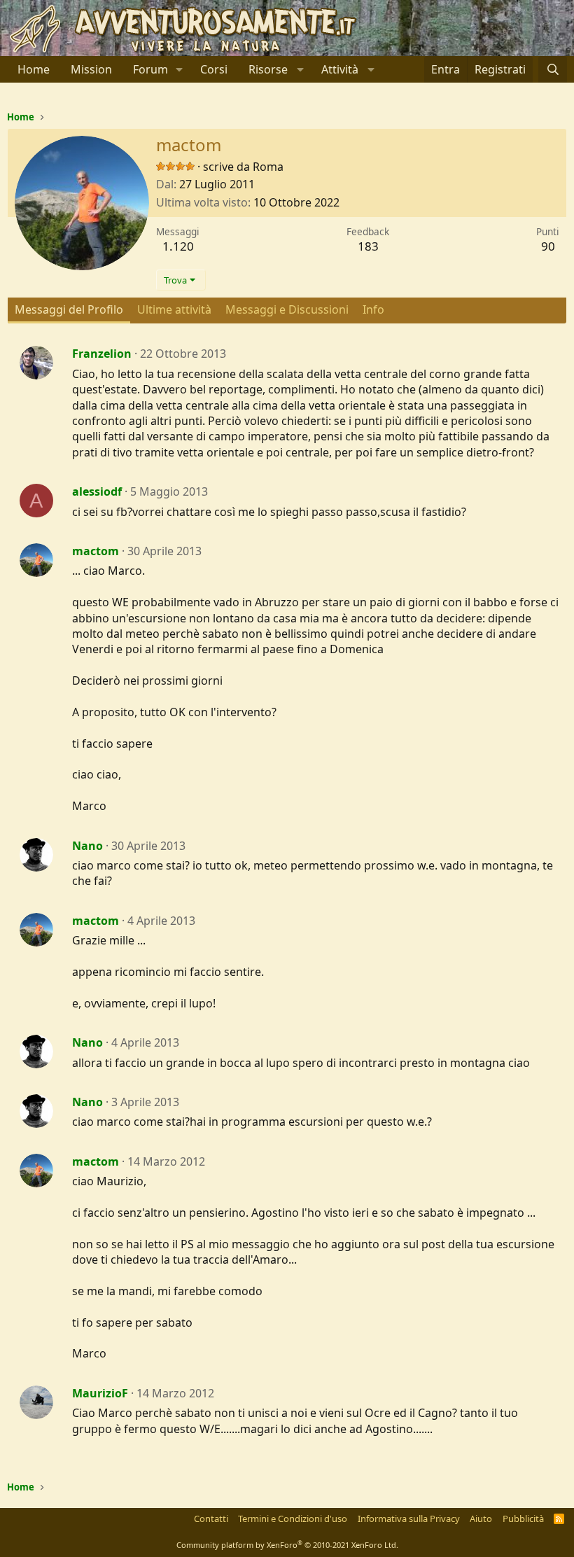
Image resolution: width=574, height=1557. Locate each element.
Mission (91, 69)
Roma (268, 166)
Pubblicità (523, 1518)
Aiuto (481, 1518)
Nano (87, 845)
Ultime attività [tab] (174, 309)
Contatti (211, 1518)
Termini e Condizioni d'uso (292, 1518)
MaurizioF (100, 1393)
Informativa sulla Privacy (409, 1518)
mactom (95, 551)
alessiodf (97, 491)
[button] (179, 69)
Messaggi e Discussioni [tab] (287, 309)
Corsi (213, 69)
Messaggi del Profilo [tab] (69, 309)
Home (34, 69)
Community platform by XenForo (287, 1544)
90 (548, 246)
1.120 (178, 246)
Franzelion (102, 353)
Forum (150, 69)
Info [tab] (373, 309)
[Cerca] (552, 69)
